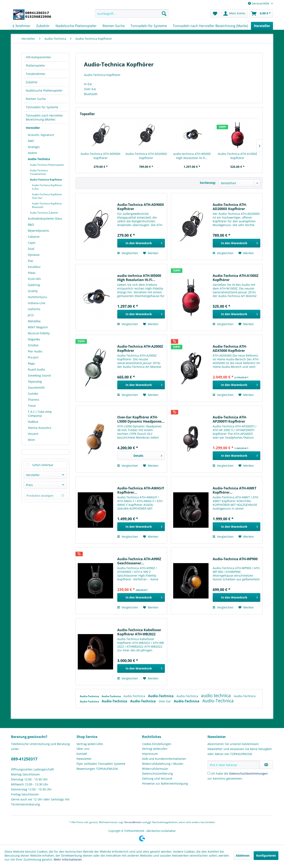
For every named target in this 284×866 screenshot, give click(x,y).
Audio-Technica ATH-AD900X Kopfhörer (100, 156)
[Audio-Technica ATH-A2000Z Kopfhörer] (95, 368)
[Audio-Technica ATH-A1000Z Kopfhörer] (237, 135)
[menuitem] (131, 13)
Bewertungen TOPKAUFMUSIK (97, 769)
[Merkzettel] (215, 13)
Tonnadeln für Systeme (42, 107)
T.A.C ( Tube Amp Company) (40, 414)
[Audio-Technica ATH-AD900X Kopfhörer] (100, 135)
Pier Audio (35, 351)
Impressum (150, 754)
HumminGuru (37, 297)
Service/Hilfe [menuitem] (260, 3)
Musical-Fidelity (39, 333)
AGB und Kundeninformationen (164, 759)
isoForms (34, 309)
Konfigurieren (266, 855)
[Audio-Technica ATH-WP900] (191, 581)
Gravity (33, 291)
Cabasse (34, 237)
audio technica (216, 695)
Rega (31, 363)
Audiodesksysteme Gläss (45, 218)
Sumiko (33, 394)
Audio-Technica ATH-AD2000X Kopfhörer (146, 156)
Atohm (32, 153)
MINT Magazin (38, 327)
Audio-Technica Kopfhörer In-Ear (47, 186)
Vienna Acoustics (39, 428)
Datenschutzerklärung (157, 773)
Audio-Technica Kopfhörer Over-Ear (47, 196)
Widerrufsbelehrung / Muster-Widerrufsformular (163, 766)
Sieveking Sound (39, 375)
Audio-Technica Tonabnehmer (39, 172)
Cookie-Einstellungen (156, 744)
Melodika (34, 321)
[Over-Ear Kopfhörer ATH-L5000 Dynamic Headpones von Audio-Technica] (95, 439)
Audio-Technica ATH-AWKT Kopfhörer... (234, 490)
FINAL (32, 273)
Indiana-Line (36, 303)
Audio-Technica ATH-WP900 (235, 559)
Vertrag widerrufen (90, 744)
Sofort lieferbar (42, 465)
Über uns (83, 749)
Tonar (32, 406)
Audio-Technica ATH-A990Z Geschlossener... (139, 561)
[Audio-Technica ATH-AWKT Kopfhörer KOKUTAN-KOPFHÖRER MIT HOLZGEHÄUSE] (191, 510)
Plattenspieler (35, 65)
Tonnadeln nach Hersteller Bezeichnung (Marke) (44, 117)
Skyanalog (35, 381)
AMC (31, 141)
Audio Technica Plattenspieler (47, 165)
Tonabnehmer (36, 74)
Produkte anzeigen (39, 496)
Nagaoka (34, 339)
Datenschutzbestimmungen (248, 773)
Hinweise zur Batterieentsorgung (165, 783)
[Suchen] (164, 13)
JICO (31, 315)
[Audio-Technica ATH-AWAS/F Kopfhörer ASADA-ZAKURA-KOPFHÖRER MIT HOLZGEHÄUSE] (95, 510)
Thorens (33, 400)
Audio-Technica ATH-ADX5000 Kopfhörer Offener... (230, 348)
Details (138, 456)
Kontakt (82, 754)
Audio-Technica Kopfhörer (46, 179)
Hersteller (33, 128)
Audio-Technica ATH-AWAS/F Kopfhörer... (140, 490)
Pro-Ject (33, 357)
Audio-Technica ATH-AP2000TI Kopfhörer (230, 419)
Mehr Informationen (68, 859)
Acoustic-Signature (41, 135)
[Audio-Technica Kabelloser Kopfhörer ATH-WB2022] (95, 652)
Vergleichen (129, 253)
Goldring (34, 285)
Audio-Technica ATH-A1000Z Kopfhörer (237, 156)
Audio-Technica (39, 159)
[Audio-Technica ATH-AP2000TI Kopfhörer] (191, 439)
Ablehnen (242, 855)
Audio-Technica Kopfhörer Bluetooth (47, 205)
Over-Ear (165, 701)
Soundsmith (36, 387)
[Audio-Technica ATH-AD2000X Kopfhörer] (146, 135)
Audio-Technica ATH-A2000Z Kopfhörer (140, 348)
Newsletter (84, 759)
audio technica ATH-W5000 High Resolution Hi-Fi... (192, 156)
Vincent (33, 434)
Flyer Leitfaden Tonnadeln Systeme (101, 764)
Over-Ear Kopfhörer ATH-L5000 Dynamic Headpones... (141, 419)
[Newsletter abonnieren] (266, 765)
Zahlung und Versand (157, 778)
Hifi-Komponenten (38, 57)
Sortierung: (208, 183)
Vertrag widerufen (154, 749)
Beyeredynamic (38, 231)
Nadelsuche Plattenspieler (44, 90)
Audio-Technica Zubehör (44, 212)
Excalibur (34, 267)
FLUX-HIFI (34, 279)
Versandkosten (133, 822)
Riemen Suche (36, 99)
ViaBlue (33, 422)
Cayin (32, 243)
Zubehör (32, 82)
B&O (31, 224)
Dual (31, 249)
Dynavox (34, 255)
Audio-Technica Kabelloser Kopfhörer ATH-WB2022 (139, 632)
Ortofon (33, 345)
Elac (30, 261)
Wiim (31, 440)
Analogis (34, 147)
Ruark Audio (36, 369)
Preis (29, 485)
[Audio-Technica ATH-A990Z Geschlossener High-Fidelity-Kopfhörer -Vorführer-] (95, 581)
